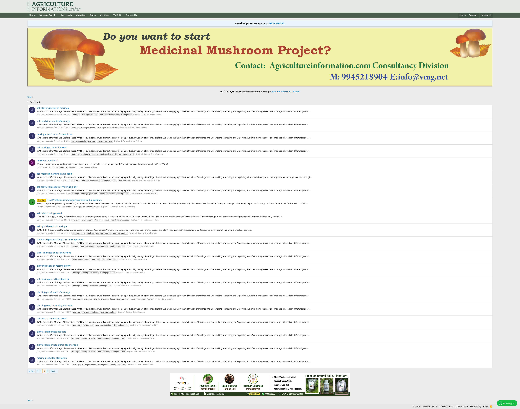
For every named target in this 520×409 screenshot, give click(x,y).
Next (53, 371)
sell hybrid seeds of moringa (52, 226)
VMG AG (117, 15)
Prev (32, 371)
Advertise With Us (430, 406)
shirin (39, 167)
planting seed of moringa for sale (54, 305)
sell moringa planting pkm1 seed (54, 173)
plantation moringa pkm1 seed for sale (57, 344)
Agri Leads (66, 15)
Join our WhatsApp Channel (286, 91)
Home (32, 15)
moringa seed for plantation (52, 357)
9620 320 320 (276, 23)
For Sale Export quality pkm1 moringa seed (60, 239)
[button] (57, 15)
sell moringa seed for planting (53, 279)
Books (93, 15)
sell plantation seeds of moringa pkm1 (57, 186)
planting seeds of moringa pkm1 (54, 265)
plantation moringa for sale (51, 331)
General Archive (155, 114)
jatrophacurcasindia (45, 114)
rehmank (40, 207)
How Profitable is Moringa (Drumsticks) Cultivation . (70, 199)
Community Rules (446, 406)
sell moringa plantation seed (52, 147)
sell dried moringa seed (49, 213)
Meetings (104, 15)
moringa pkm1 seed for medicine (54, 134)
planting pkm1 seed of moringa (53, 292)
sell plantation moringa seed (52, 318)
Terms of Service (461, 406)
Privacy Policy (475, 406)
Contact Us (131, 15)
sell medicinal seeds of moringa (53, 121)
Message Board (47, 15)
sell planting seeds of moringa (53, 107)
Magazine (81, 15)
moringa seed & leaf (47, 160)
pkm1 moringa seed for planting (54, 252)
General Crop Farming (126, 207)
